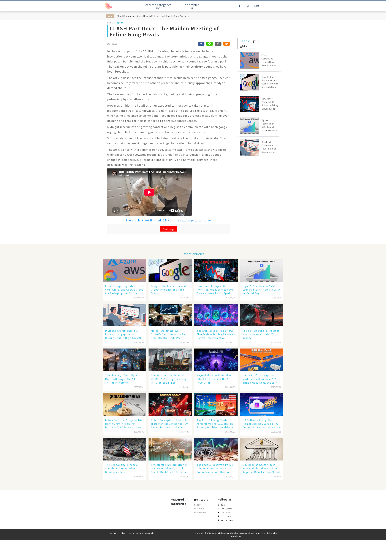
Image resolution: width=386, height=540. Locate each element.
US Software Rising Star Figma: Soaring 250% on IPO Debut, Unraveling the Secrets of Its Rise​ (261, 423)
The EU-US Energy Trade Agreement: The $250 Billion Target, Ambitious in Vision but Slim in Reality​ (215, 423)
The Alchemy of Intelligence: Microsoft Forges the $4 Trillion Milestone (123, 378)
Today (197, 504)
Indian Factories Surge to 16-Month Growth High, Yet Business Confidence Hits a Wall (123, 423)
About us (113, 533)
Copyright (149, 533)
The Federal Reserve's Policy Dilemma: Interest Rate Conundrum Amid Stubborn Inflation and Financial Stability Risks (215, 468)
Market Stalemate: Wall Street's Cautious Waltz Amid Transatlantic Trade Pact (169, 334)
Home (110, 22)
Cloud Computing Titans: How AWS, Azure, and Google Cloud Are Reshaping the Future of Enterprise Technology (154, 15)
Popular (119, 22)
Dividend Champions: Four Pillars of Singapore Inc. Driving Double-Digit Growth (123, 334)
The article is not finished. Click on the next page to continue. (169, 220)
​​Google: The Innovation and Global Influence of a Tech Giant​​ (168, 289)
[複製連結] (218, 44)
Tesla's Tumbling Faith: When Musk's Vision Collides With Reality (261, 334)
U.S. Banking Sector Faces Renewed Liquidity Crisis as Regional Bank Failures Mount (261, 468)
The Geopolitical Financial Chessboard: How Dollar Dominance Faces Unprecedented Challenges (122, 468)
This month (200, 512)
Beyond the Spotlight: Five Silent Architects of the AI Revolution (214, 378)
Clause (131, 533)
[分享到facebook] (201, 44)
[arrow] (115, 6)
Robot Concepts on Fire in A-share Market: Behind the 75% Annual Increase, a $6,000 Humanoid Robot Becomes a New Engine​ (170, 423)
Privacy (139, 533)
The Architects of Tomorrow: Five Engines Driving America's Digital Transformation (216, 334)
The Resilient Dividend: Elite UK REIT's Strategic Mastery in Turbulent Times (169, 378)
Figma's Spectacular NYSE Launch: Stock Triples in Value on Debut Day (261, 289)
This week (199, 508)
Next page (168, 229)
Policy (122, 533)
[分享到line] (209, 44)
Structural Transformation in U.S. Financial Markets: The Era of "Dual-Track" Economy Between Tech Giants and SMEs (169, 468)
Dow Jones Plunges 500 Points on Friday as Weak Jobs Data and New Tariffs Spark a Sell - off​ (216, 289)
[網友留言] (226, 44)
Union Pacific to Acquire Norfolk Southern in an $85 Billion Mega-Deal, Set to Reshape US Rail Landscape (259, 378)
